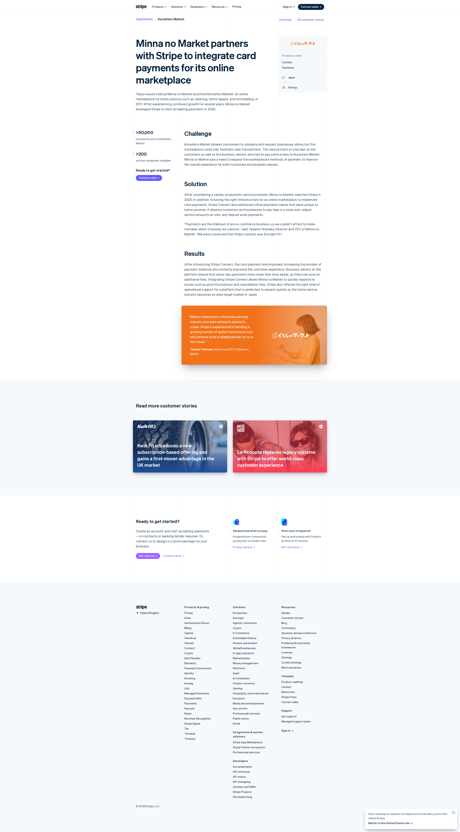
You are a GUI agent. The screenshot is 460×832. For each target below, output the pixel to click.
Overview (285, 19)
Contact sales (310, 6)
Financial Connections (197, 668)
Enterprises (240, 613)
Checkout (190, 638)
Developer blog (242, 797)
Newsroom (288, 692)
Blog (284, 623)
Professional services (246, 713)
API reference (290, 547)
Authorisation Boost (196, 623)
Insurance (239, 698)
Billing (187, 628)
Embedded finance (244, 638)
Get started (147, 555)
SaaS (236, 673)
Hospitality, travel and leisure (251, 693)
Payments (190, 703)
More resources (291, 667)
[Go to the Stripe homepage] (140, 607)
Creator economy (244, 683)
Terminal (189, 733)
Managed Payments (196, 693)
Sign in (287, 6)
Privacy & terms (291, 638)
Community (288, 628)
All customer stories (310, 19)
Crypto (188, 653)
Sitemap (286, 657)
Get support (289, 716)
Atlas (187, 618)
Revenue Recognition (197, 718)
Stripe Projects (242, 792)
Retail (236, 723)
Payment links (193, 698)
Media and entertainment (248, 703)
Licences (287, 652)
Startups (238, 618)
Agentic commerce (245, 623)
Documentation (242, 766)
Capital (188, 633)
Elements (190, 663)
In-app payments (243, 653)
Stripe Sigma (192, 723)
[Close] (453, 813)
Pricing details (242, 547)
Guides (285, 613)
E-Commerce (241, 633)
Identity (189, 673)
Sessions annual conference (298, 633)
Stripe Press (289, 697)
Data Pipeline (192, 658)
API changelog (242, 781)
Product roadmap (292, 682)
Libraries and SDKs (244, 787)
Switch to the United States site (389, 823)
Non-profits (240, 708)
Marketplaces (241, 658)
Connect (189, 648)
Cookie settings (291, 662)
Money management (246, 663)
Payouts (189, 708)
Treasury (190, 738)
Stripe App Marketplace (247, 742)
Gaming (237, 688)
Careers (286, 687)
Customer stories (292, 618)
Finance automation (245, 643)
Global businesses (244, 648)
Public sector (241, 718)
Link (186, 688)
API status (239, 776)
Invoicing (189, 678)
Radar (188, 713)
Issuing (188, 683)
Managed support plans (296, 721)
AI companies (241, 678)
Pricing (236, 6)
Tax (186, 728)
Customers (144, 19)
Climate (189, 643)
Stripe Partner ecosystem (249, 747)
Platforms (239, 668)
